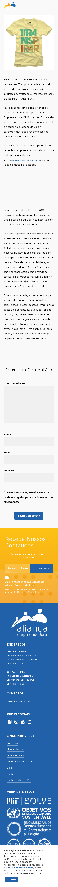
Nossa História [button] (15, 749)
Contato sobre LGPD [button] (19, 780)
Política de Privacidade (28, 592)
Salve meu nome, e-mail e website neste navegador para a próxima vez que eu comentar (29, 497)
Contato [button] (11, 773)
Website (9, 470)
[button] (52, 6)
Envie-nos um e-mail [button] (18, 700)
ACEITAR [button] (11, 879)
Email (8, 452)
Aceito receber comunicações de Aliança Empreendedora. (24, 583)
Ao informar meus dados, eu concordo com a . (28, 590)
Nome (8, 434)
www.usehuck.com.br (25, 159)
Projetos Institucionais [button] (19, 761)
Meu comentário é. (15, 383)
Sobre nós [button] (12, 743)
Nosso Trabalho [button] (15, 755)
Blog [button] (9, 767)
